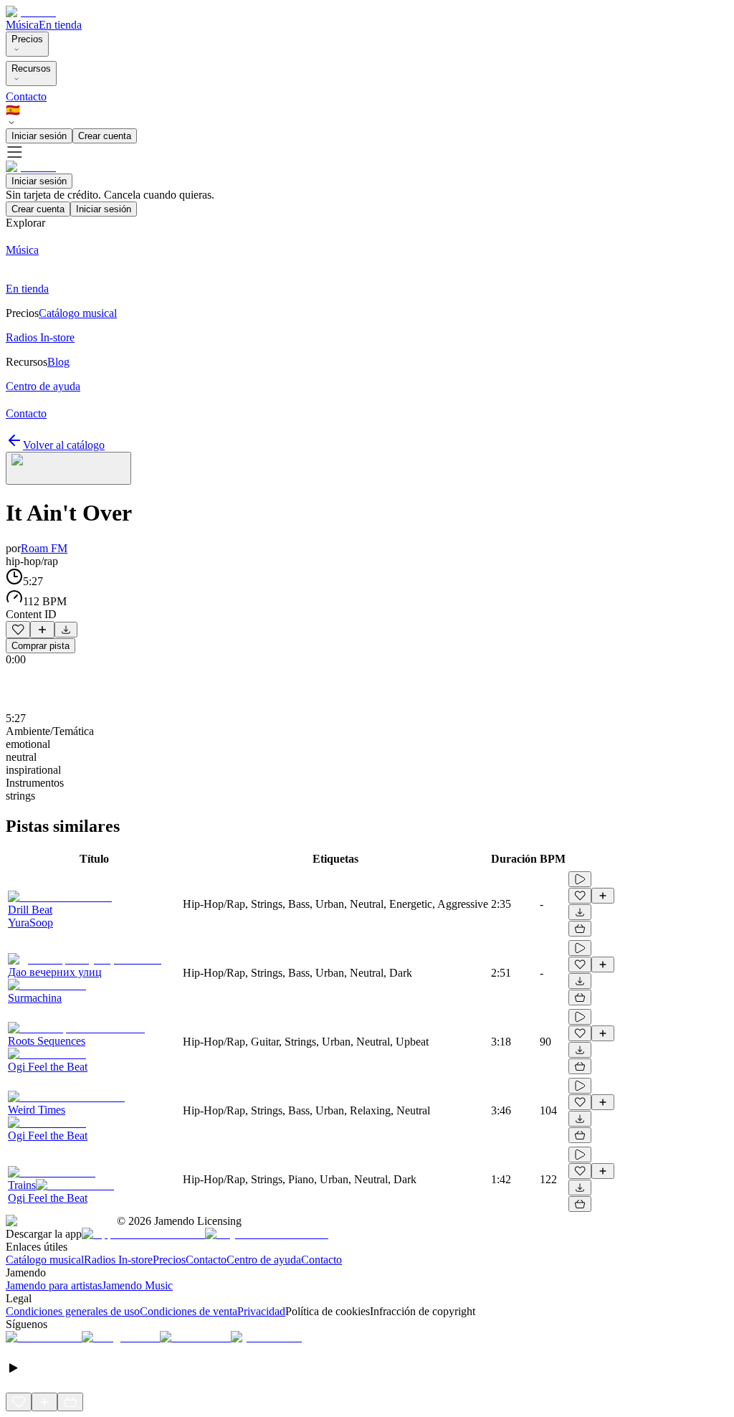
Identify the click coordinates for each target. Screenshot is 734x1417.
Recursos (31, 68)
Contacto (26, 96)
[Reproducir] (579, 879)
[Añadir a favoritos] (18, 629)
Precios (27, 39)
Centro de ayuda (264, 1260)
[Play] (68, 468)
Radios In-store (118, 1260)
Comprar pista (40, 645)
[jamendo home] (31, 12)
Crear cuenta (104, 136)
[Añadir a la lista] (42, 629)
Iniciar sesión (39, 136)
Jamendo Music (137, 1285)
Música (22, 25)
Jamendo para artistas (54, 1285)
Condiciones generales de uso (73, 1311)
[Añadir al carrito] (579, 929)
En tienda (60, 25)
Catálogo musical (45, 1260)
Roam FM (44, 548)
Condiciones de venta (188, 1311)
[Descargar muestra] (65, 630)
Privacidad (261, 1311)
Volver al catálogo (64, 445)
